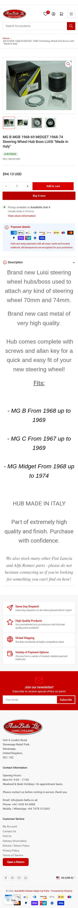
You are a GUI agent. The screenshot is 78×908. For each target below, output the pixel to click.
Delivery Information (15, 841)
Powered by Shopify (61, 891)
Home (6, 38)
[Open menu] (71, 14)
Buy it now (39, 195)
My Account (10, 826)
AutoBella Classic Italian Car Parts (32, 891)
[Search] (71, 26)
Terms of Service (13, 855)
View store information (22, 215)
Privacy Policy (11, 850)
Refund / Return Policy (16, 845)
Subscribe (66, 699)
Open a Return (15, 862)
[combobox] (39, 26)
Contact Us (9, 831)
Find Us (7, 836)
